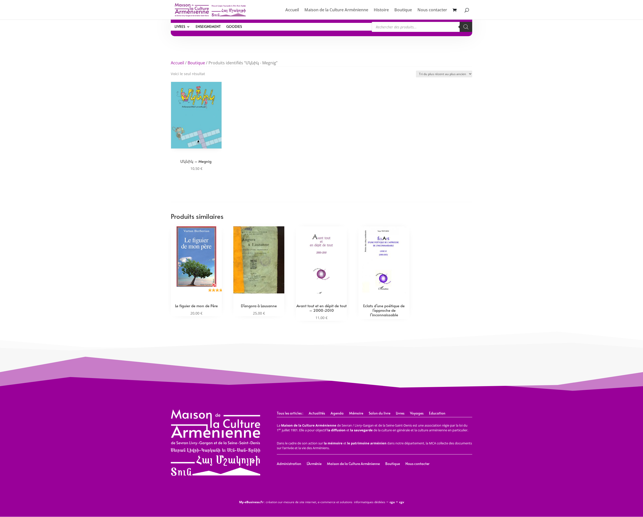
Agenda (337, 413)
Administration (289, 464)
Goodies (234, 27)
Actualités (317, 413)
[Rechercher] (466, 27)
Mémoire (356, 413)
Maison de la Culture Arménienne (336, 10)
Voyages (416, 413)
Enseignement (208, 27)
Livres (180, 27)
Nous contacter (432, 10)
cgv (401, 502)
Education (437, 413)
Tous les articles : (290, 413)
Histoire (381, 10)
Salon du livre (379, 413)
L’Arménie (314, 464)
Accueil (292, 10)
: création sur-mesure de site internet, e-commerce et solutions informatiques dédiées (312, 502)
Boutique (403, 10)
